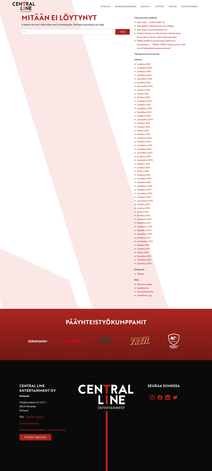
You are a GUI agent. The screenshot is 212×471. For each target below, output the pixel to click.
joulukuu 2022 (144, 197)
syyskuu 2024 (143, 127)
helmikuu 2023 (144, 189)
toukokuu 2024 (144, 138)
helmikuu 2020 (144, 263)
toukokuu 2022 (144, 219)
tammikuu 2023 (144, 193)
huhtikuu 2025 (144, 104)
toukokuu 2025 (144, 101)
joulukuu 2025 (144, 82)
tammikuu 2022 (144, 234)
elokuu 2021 (143, 252)
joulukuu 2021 (144, 237)
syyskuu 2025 (143, 90)
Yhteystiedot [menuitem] (189, 7)
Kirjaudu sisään (144, 284)
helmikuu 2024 (144, 149)
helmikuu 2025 (144, 112)
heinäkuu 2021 (144, 256)
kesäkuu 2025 (143, 97)
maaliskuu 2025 (144, 108)
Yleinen (140, 274)
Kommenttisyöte (145, 291)
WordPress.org (144, 295)
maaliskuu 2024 (144, 145)
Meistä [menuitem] (173, 7)
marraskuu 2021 (145, 241)
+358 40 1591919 (34, 416)
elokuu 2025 (143, 93)
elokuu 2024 (143, 130)
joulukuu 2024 (144, 115)
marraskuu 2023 (145, 160)
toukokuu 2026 (144, 68)
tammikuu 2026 (144, 78)
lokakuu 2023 (143, 163)
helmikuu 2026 (144, 75)
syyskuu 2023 (143, 167)
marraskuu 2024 (145, 119)
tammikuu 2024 (144, 152)
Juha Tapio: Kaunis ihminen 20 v (152, 29)
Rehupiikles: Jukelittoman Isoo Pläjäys (155, 26)
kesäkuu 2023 (143, 175)
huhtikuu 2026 (144, 71)
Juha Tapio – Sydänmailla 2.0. (151, 22)
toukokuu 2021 (144, 259)
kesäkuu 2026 (143, 64)
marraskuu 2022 (145, 200)
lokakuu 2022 (143, 204)
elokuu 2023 (143, 171)
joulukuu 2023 (144, 156)
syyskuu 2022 (143, 208)
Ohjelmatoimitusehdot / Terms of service (42, 429)
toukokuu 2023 (144, 178)
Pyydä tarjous (35, 437)
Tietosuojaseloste (29, 423)
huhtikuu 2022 (144, 223)
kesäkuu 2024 (143, 134)
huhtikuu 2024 (144, 141)
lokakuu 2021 (143, 245)
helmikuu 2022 (144, 230)
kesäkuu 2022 (143, 215)
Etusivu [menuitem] (105, 7)
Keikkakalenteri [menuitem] (125, 7)
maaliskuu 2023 (144, 186)
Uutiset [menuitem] (159, 7)
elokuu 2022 (143, 212)
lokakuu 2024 (143, 123)
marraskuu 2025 (145, 86)
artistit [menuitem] (146, 7)
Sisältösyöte (143, 288)
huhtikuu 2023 (144, 182)
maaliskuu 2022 (144, 226)
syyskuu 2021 (143, 248)
